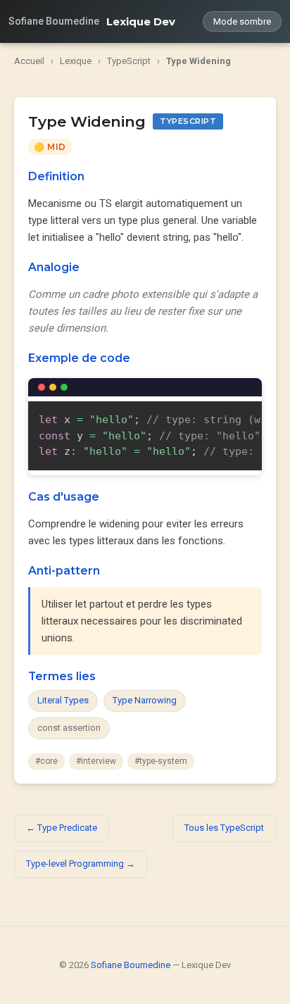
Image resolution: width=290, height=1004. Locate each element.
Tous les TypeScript (224, 827)
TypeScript (129, 61)
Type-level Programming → (80, 863)
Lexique (76, 61)
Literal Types (63, 700)
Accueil (29, 61)
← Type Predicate (61, 827)
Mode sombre (242, 21)
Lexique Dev (140, 21)
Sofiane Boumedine (53, 21)
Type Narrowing (145, 700)
